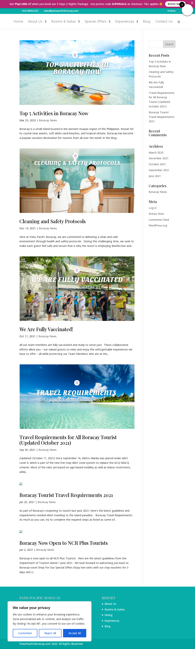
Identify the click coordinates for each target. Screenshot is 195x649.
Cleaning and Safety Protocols (52, 221)
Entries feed (156, 214)
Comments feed (159, 219)
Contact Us (164, 21)
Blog (146, 21)
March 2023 (156, 152)
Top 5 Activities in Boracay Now (53, 113)
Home (18, 21)
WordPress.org (158, 225)
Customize (25, 633)
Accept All (75, 633)
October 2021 (157, 164)
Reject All (50, 633)
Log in (153, 208)
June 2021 (155, 176)
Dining (109, 615)
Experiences (124, 21)
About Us (35, 21)
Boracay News (48, 120)
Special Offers (96, 21)
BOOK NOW (175, 4)
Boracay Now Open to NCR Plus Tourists (63, 542)
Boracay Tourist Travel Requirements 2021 (66, 495)
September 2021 (159, 170)
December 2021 (159, 158)
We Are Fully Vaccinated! (46, 329)
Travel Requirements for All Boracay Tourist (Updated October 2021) (68, 440)
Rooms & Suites (63, 21)
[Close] (192, 3)
